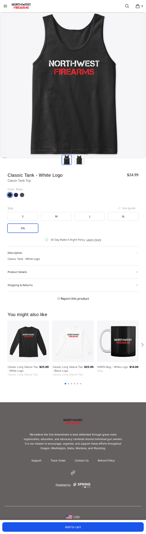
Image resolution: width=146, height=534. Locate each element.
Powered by (63, 484)
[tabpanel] (73, 85)
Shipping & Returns (20, 285)
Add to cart (73, 527)
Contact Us (82, 460)
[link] (28, 341)
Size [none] (10, 208)
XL (123, 216)
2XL (23, 228)
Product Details (17, 272)
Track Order (58, 460)
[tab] (66, 160)
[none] (126, 208)
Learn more (93, 239)
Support (36, 460)
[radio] (23, 216)
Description (15, 253)
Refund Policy (106, 460)
